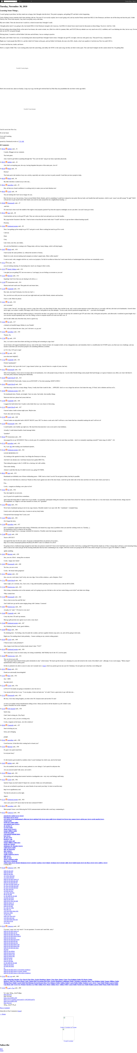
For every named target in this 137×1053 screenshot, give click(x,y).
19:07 (3, 607)
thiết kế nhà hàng (9, 899)
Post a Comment (5, 1008)
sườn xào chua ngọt (9, 916)
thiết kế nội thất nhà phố (11, 881)
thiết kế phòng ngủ (9, 954)
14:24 (3, 322)
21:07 (3, 676)
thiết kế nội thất (8, 906)
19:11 (3, 369)
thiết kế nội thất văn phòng (11, 934)
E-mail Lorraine (68, 1041)
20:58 (3, 391)
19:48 (3, 623)
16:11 (3, 574)
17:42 (3, 360)
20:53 (3, 669)
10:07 (3, 249)
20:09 (3, 629)
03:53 (3, 812)
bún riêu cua (7, 909)
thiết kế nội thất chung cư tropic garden (15, 971)
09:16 (3, 213)
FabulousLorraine (12, 226)
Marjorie (9, 276)
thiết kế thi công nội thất (11, 901)
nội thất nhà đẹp (8, 891)
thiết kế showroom (9, 953)
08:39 (3, 168)
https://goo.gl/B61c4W (10, 998)
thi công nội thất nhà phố (11, 886)
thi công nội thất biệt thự (11, 888)
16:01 (3, 554)
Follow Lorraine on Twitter (68, 1027)
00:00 (3, 725)
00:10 (3, 806)
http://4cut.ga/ (8, 994)
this (11, 446)
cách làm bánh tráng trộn (11, 911)
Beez (8, 676)
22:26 (3, 423)
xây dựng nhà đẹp (9, 893)
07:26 (3, 450)
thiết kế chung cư (9, 903)
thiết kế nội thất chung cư (11, 879)
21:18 (3, 685)
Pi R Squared (11, 708)
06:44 (3, 437)
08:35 (3, 162)
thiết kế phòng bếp (9, 956)
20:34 (3, 649)
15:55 (3, 746)
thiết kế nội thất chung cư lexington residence (17, 969)
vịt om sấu (7, 923)
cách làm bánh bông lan (11, 919)
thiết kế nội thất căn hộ (10, 933)
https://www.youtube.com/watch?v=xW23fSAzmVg (19, 999)
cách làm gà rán (8, 921)
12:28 (3, 282)
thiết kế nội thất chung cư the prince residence (17, 973)
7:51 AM (21, 141)
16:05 (3, 763)
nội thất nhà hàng (9, 898)
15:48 (3, 534)
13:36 (3, 524)
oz (4, 968)
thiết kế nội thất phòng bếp (11, 946)
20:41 (3, 384)
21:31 (3, 407)
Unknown (10, 812)
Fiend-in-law (11, 587)
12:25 (3, 276)
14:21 (3, 302)
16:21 (3, 779)
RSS (1, 1049)
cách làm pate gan (9, 918)
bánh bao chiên (8, 913)
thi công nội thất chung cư (11, 884)
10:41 (3, 490)
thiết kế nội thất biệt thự (11, 882)
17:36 (3, 338)
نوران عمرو (11, 988)
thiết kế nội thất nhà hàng (11, 948)
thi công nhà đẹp (9, 889)
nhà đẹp (6, 949)
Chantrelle (10, 289)
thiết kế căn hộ (8, 959)
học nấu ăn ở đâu (9, 908)
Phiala (9, 168)
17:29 (3, 597)
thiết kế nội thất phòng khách (12, 936)
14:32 (3, 332)
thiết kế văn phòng (9, 951)
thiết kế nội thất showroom (11, 939)
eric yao (9, 976)
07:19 (3, 443)
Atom (19, 1011)
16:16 (3, 773)
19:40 (3, 613)
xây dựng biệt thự (9, 877)
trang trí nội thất (8, 961)
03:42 (3, 740)
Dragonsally (11, 203)
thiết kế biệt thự (8, 872)
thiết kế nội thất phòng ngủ (11, 944)
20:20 (3, 639)
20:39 (3, 378)
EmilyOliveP (11, 378)
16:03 (3, 564)
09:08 (3, 203)
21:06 (3, 401)
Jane (8, 213)
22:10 (3, 708)
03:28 (3, 868)
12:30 (3, 289)
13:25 (3, 518)
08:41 (3, 185)
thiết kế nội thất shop (10, 938)
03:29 (3, 926)
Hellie (9, 504)
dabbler (9, 149)
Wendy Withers (11, 269)
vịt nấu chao (7, 914)
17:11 (3, 580)
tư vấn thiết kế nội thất (10, 896)
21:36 (3, 417)
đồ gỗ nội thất (8, 894)
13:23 (3, 504)
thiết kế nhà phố (8, 871)
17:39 (3, 353)
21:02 (3, 976)
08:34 (3, 149)
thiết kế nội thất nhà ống (11, 943)
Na (8, 302)
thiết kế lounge (8, 958)
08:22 (3, 473)
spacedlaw (10, 185)
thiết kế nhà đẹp (8, 874)
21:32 (3, 695)
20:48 (3, 656)
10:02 (3, 226)
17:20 (3, 587)
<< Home (3, 1014)
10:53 (3, 269)
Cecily (9, 191)
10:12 (3, 263)
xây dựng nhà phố (9, 876)
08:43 (3, 191)
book (44, 666)
